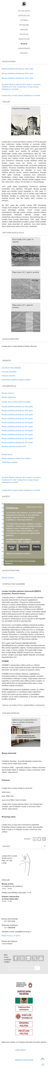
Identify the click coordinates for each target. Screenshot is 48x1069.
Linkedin (28, 958)
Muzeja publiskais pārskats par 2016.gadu (17, 430)
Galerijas (24, 34)
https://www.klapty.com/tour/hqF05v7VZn (24, 1015)
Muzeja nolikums (8, 393)
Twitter (35, 958)
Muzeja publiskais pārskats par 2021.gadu (17, 410)
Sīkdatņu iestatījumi (24, 1060)
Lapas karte (20, 1050)
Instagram (22, 958)
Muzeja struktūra (8, 577)
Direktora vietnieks (8, 375)
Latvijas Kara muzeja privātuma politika (16, 402)
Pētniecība (24, 25)
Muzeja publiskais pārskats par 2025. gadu (17, 68)
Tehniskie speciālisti (9, 371)
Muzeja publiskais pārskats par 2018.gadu (17, 422)
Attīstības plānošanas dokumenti (14, 446)
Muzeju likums (7, 454)
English (34, 507)
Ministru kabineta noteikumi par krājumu (16, 458)
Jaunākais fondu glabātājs (11, 367)
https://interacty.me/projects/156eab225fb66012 (24, 999)
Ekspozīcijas (24, 15)
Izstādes (24, 20)
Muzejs (24, 43)
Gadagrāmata (24, 48)
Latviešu (39, 507)
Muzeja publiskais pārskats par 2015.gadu (17, 434)
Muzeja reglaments (9, 397)
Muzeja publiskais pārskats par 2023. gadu (17, 78)
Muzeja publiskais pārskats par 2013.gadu (17, 442)
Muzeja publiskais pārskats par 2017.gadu (17, 426)
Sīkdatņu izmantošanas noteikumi (18, 553)
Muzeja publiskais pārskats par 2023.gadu (17, 406)
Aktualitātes (24, 11)
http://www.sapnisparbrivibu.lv (24, 992)
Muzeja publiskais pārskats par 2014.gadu (17, 438)
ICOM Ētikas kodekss (9, 462)
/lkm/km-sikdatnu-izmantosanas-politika (24, 1023)
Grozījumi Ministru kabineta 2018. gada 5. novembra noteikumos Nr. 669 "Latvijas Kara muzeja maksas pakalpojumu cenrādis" (21, 86)
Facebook (16, 958)
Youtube (41, 958)
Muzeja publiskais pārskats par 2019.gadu (17, 418)
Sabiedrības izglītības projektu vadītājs (16, 379)
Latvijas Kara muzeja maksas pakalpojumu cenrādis (21, 95)
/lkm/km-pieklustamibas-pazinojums (24, 1007)
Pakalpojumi (24, 39)
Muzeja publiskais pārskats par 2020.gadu (17, 414)
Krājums (24, 29)
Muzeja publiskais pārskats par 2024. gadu (17, 73)
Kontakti (24, 53)
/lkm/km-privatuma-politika (24, 1031)
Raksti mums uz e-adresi (11, 935)
